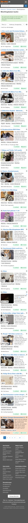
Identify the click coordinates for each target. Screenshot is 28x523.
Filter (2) (4, 24)
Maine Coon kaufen (7, 479)
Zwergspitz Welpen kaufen (19, 462)
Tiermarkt (9, 9)
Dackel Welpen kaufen (20, 459)
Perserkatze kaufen (20, 477)
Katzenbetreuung (7, 490)
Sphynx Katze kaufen (20, 470)
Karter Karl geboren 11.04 (11, 211)
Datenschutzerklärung (8, 502)
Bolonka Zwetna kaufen (6, 453)
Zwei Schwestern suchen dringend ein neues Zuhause (13, 395)
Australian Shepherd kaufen (7, 457)
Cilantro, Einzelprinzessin (10, 171)
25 (20, 438)
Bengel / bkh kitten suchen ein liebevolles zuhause (11, 334)
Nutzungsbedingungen (19, 500)
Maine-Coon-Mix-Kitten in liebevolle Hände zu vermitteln (13, 355)
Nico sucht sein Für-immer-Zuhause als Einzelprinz (13, 32)
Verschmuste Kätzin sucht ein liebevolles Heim (11, 249)
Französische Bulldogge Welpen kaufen (19, 452)
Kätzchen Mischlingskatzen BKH (13, 229)
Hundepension (6, 486)
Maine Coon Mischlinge (9, 190)
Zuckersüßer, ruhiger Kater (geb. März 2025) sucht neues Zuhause (12, 314)
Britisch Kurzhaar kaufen (7, 468)
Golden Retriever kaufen (7, 448)
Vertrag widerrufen (14, 496)
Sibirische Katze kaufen (20, 475)
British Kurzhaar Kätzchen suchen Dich (12, 50)
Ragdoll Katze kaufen (8, 477)
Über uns (5, 500)
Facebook (14, 504)
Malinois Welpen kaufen (19, 456)
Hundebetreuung (7, 484)
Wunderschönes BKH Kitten (11, 129)
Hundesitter (5, 488)
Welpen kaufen (19, 445)
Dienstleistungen (7, 482)
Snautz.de (3, 9)
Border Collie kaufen (7, 460)
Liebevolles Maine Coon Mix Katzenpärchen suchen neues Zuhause (13, 71)
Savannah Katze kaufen (7, 472)
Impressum (11, 500)
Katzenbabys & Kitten (20, 466)
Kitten (5, 271)
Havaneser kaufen (7, 451)
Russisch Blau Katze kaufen (20, 472)
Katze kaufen (6, 466)
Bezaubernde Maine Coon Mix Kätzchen (11, 92)
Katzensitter (5, 492)
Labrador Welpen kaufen (19, 448)
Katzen (14, 9)
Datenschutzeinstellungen (19, 502)
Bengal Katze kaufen (20, 468)
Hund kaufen (6, 445)
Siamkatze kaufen (7, 475)
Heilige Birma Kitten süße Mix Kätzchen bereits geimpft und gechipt (13, 374)
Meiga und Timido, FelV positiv (12, 150)
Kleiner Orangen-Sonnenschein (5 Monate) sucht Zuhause (13, 418)
